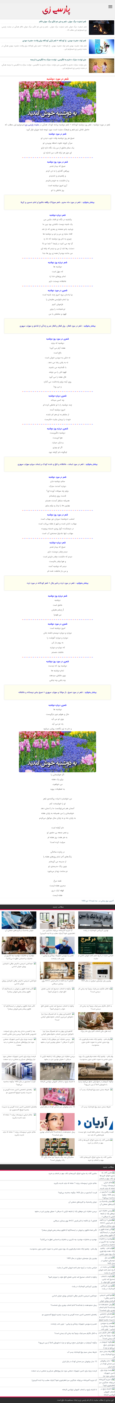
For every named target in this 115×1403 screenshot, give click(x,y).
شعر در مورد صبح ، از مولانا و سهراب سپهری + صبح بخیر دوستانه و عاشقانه (51, 692)
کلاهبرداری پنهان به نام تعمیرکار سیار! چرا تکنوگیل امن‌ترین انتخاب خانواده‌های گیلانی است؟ (57, 1034)
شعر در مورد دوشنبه (58, 79)
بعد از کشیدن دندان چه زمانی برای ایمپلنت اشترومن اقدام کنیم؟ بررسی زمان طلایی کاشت (19, 1033)
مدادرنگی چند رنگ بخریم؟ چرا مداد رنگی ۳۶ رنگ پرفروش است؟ (57, 1159)
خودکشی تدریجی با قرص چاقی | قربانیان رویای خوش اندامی (19, 982)
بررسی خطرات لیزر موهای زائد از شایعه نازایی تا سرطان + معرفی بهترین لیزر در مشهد (57, 1058)
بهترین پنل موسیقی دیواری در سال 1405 (96, 980)
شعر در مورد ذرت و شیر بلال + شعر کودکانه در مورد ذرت (50, 583)
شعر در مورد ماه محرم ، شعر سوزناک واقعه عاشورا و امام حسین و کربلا (51, 202)
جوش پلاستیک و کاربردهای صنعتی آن (19, 930)
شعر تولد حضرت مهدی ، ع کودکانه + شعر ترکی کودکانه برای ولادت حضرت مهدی (54, 40)
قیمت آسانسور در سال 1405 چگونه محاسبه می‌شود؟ (19, 1083)
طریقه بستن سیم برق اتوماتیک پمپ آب (96, 1106)
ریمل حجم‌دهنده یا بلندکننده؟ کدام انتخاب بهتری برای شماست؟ (57, 1133)
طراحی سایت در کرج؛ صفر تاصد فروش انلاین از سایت (95, 957)
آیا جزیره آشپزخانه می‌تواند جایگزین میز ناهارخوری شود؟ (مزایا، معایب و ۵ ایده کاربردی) (57, 932)
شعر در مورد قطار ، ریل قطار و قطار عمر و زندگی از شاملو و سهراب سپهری (51, 326)
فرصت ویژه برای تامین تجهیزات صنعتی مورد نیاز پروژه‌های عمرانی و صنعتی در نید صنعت (19, 1058)
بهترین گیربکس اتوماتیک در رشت (95, 930)
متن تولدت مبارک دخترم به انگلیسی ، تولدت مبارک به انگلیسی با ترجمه (58, 59)
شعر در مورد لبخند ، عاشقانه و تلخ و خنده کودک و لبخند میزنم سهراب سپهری (51, 464)
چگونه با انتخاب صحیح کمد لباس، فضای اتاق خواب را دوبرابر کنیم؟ (57, 1007)
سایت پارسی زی (32, 124)
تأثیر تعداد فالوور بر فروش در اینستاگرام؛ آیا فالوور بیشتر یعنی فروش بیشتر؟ (19, 1007)
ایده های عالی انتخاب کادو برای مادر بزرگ (96, 1031)
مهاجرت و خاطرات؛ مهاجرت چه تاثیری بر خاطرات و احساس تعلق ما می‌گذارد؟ (19, 957)
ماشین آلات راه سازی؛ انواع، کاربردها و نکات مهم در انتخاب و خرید (96, 1159)
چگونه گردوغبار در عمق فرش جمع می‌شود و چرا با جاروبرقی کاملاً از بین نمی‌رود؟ (95, 1083)
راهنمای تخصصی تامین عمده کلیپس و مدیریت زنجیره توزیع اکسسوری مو (19, 1108)
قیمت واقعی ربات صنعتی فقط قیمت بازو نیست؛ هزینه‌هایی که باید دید (95, 1133)
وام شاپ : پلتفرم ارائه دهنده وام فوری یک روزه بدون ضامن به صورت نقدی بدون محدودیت (96, 1058)
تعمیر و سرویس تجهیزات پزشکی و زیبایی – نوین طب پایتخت (57, 957)
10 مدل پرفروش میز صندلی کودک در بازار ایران (57, 1106)
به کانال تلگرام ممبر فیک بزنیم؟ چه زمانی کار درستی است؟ (96, 1007)
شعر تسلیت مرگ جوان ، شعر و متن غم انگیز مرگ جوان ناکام (62, 21)
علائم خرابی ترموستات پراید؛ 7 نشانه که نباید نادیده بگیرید (19, 1133)
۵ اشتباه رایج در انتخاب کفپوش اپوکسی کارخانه (57, 1081)
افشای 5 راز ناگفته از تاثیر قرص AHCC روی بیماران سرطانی (57, 982)
